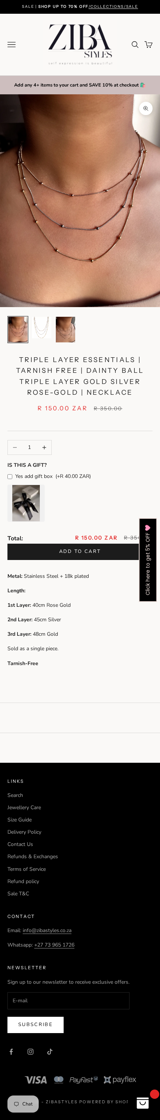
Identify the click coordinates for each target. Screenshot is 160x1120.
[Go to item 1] (17, 329)
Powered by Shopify (108, 1101)
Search (15, 795)
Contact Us (20, 844)
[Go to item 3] (65, 329)
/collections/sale (113, 6)
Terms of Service (26, 869)
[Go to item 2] (41, 327)
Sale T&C (18, 893)
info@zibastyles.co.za (47, 930)
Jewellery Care (24, 807)
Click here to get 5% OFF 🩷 (147, 560)
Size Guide (19, 819)
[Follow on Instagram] (30, 1051)
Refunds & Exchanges (32, 856)
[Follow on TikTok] (50, 1051)
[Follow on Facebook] (11, 1051)
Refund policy (23, 881)
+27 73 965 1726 (54, 944)
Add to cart (80, 551)
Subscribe (35, 1024)
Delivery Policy (24, 832)
